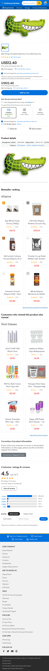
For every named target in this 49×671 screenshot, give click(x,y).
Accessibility (6, 605)
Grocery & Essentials (40, 8)
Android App (6, 643)
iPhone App (6, 640)
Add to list (13, 129)
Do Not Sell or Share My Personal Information (17, 632)
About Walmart (7, 550)
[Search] (39, 3)
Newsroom (6, 557)
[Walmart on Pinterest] (16, 651)
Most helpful (7, 519)
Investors (5, 560)
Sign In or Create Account (18, 536)
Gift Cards (5, 587)
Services (19, 8)
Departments (9, 8)
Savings (27, 8)
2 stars (4, 504)
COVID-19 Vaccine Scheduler (12, 595)
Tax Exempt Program (9, 611)
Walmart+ (5, 584)
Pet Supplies (21, 145)
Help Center (38, 536)
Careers (5, 554)
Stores (4, 578)
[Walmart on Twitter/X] (8, 651)
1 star (4, 506)
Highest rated (28, 514)
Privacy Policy (7, 622)
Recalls (4, 601)
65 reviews (17, 57)
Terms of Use (6, 619)
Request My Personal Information (13, 629)
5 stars (4, 496)
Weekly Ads (33, 539)
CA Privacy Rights (8, 625)
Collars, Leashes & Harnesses (35, 145)
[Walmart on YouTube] (12, 651)
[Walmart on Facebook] (3, 651)
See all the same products (39, 435)
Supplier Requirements (10, 567)
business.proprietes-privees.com (28, 73)
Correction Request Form (13, 455)
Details (19, 124)
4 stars (4, 499)
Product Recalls (7, 608)
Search (43, 519)
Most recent (14, 514)
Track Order (19, 539)
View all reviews (9, 488)
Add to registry (37, 129)
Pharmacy (5, 598)
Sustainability (6, 563)
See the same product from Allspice (35, 307)
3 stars (4, 501)
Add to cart (24, 92)
